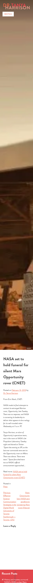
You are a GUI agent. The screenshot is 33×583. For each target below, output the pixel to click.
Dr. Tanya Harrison (10, 393)
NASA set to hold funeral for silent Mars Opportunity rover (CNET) (15, 474)
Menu (8, 14)
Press (5, 486)
